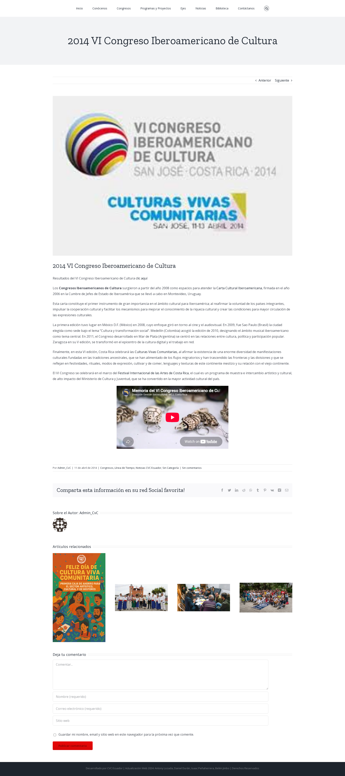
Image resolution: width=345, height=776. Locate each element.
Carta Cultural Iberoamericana (239, 288)
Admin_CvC (64, 468)
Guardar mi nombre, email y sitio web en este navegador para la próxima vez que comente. (126, 734)
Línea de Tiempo (125, 468)
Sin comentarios (192, 468)
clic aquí (142, 278)
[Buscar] (245, 8)
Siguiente (282, 80)
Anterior (265, 80)
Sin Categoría (171, 468)
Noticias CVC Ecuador (148, 468)
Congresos (106, 468)
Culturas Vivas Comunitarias (156, 352)
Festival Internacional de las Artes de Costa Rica (153, 373)
